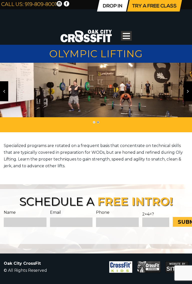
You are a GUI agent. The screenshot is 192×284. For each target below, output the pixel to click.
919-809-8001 (40, 4)
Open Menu (126, 36)
